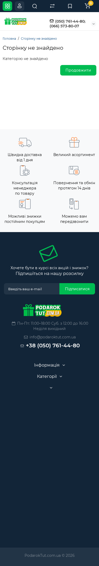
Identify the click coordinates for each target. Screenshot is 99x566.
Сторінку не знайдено (39, 39)
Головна (9, 39)
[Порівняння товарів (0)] (52, 6)
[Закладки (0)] (70, 6)
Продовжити (78, 70)
